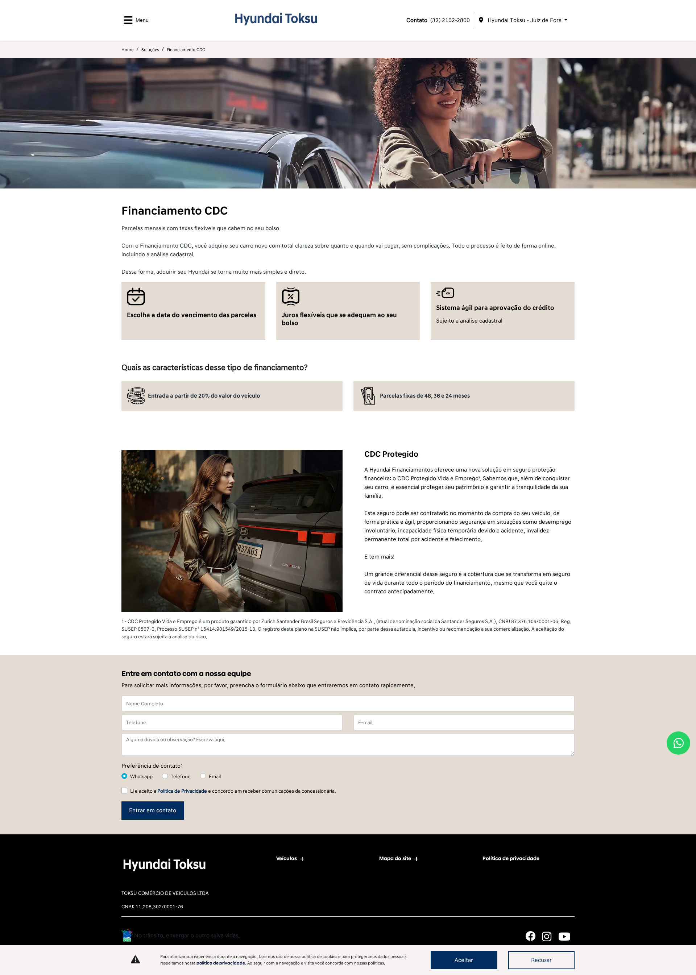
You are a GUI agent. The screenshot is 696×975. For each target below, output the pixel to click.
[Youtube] (566, 936)
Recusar (541, 960)
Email (215, 776)
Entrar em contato (152, 810)
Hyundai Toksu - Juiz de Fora (524, 20)
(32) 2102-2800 (438, 20)
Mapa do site (395, 858)
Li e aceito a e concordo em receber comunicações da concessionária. (233, 791)
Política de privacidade (510, 858)
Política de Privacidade (182, 791)
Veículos (286, 858)
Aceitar (464, 960)
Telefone (181, 776)
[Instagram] (550, 936)
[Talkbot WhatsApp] (678, 743)
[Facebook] (534, 936)
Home (127, 50)
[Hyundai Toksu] (275, 19)
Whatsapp (141, 776)
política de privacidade (220, 963)
